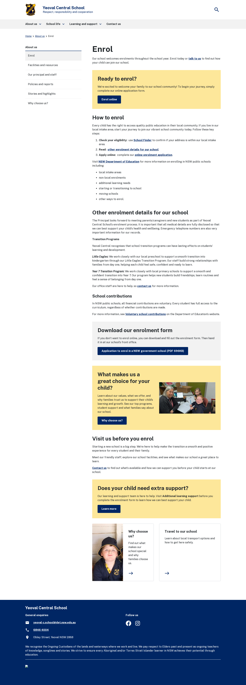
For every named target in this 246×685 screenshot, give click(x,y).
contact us (144, 286)
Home (28, 36)
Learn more (109, 508)
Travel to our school (181, 531)
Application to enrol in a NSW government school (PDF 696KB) (143, 351)
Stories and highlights (42, 93)
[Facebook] (128, 625)
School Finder (143, 140)
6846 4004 (41, 629)
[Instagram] (138, 625)
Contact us (99, 468)
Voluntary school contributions (145, 314)
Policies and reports (40, 84)
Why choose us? (112, 420)
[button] (33, 24)
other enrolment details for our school (133, 149)
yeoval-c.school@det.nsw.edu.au (54, 622)
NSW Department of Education (119, 161)
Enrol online (109, 99)
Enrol (31, 55)
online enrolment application (153, 155)
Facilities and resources (43, 65)
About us (40, 36)
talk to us (194, 58)
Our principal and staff (42, 74)
